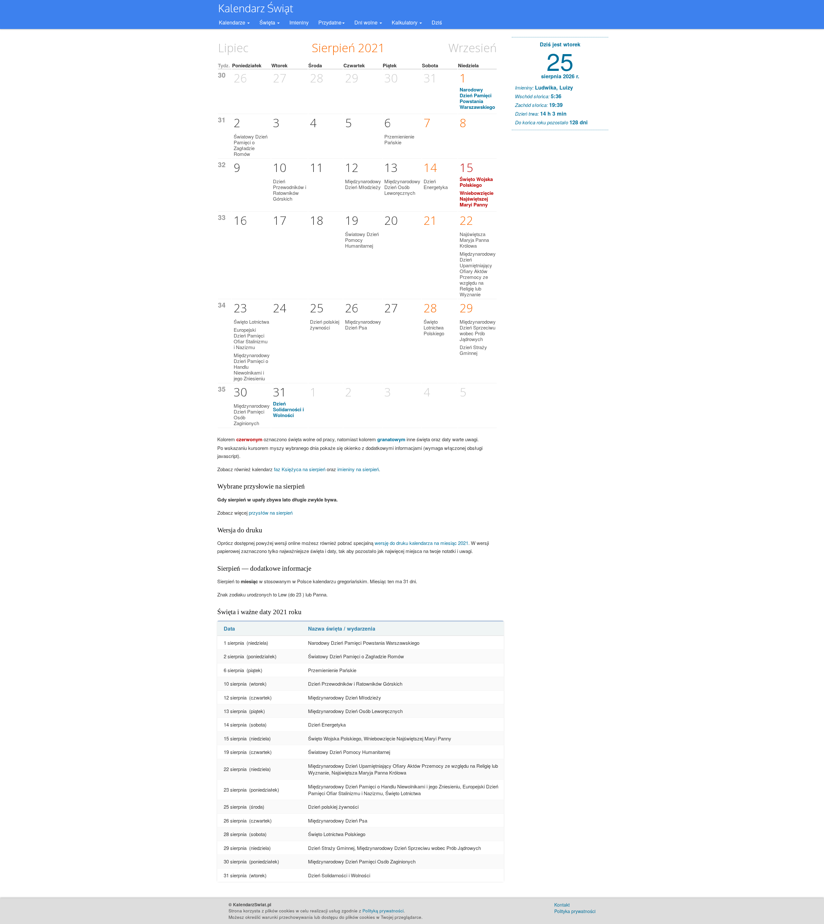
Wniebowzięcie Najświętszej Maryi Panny (476, 198)
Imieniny (299, 22)
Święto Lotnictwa (251, 321)
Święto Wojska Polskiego (476, 182)
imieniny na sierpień (358, 469)
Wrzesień (472, 48)
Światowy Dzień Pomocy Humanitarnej (362, 240)
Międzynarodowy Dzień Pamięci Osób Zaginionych (252, 414)
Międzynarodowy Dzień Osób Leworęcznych (402, 187)
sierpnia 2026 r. (560, 76)
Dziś (437, 22)
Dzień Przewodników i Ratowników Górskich (289, 190)
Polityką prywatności (383, 911)
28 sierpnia (235, 834)
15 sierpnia (235, 738)
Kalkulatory (405, 22)
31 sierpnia (235, 875)
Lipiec (233, 48)
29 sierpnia (235, 847)
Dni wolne (366, 22)
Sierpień (333, 48)
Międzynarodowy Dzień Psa (363, 324)
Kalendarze (233, 22)
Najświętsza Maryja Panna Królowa (474, 240)
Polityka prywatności (574, 911)
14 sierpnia (235, 724)
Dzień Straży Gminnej (473, 350)
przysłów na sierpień (271, 512)
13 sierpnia (235, 711)
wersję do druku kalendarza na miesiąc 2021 (421, 542)
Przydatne (330, 22)
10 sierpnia (235, 683)
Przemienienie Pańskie (399, 139)
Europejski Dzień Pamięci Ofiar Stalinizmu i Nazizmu (250, 338)
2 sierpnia (234, 656)
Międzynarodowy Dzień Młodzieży (363, 184)
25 (560, 60)
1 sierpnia (234, 642)
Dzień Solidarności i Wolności (288, 409)
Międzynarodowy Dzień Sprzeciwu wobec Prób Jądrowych (478, 330)
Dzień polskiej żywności (324, 324)
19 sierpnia (235, 751)
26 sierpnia (235, 820)
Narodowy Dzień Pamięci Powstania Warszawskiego (477, 98)
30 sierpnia (235, 861)
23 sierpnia (235, 789)
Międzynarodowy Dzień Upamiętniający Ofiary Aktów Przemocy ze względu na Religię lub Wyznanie (478, 274)
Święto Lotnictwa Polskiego (434, 327)
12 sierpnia (235, 697)
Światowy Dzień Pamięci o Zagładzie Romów (250, 145)
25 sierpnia (235, 806)
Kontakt (562, 904)
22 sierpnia (235, 769)
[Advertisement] (560, 233)
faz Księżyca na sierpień (299, 469)
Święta (267, 22)
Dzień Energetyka (436, 184)
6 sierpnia (234, 670)
